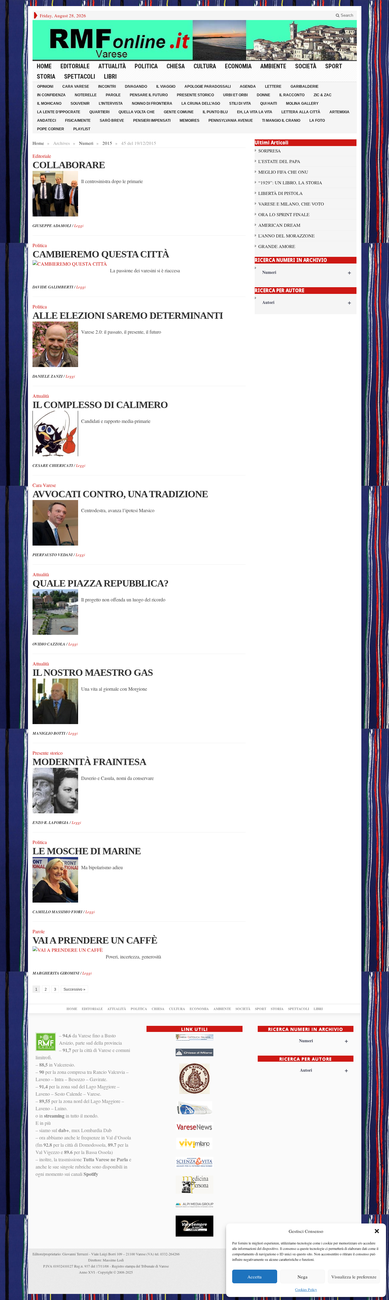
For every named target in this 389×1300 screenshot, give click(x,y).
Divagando (136, 86)
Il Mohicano (49, 103)
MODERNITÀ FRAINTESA (89, 761)
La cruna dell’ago (200, 103)
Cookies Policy (306, 1289)
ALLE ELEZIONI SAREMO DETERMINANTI (128, 315)
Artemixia (339, 112)
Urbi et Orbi (235, 95)
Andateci (46, 120)
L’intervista (111, 103)
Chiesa (176, 66)
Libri (110, 76)
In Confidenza (51, 95)
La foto (317, 120)
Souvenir (80, 103)
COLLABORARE (69, 164)
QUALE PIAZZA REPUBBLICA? (100, 583)
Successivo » (74, 989)
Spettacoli (79, 76)
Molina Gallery (302, 103)
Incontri (107, 86)
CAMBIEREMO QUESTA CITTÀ (101, 254)
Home (44, 66)
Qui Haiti (268, 103)
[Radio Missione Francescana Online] (195, 40)
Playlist (81, 129)
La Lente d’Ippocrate (58, 112)
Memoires (189, 120)
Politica (146, 66)
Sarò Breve (112, 120)
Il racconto (292, 95)
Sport (333, 66)
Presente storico (195, 95)
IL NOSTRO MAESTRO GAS (93, 672)
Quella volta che (137, 112)
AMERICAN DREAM (279, 225)
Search (346, 15)
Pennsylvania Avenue (230, 120)
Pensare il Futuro (149, 95)
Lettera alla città (300, 112)
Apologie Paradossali (207, 86)
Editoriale (75, 66)
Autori (306, 302)
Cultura (205, 66)
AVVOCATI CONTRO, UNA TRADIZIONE (120, 493)
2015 (107, 143)
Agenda (248, 86)
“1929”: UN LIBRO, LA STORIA (290, 182)
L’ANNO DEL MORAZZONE (286, 236)
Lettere (273, 86)
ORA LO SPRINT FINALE (283, 214)
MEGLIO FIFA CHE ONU (283, 172)
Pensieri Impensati (151, 120)
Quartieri (99, 112)
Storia (46, 76)
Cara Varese (75, 86)
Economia (238, 66)
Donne (263, 95)
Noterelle (86, 95)
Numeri (86, 143)
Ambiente (273, 66)
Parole (113, 95)
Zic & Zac (323, 95)
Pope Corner (50, 129)
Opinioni (45, 86)
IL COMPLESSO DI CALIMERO (100, 404)
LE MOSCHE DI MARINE (87, 851)
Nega (303, 1277)
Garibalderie (304, 86)
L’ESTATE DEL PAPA (279, 161)
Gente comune (179, 112)
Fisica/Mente (78, 120)
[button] (377, 1231)
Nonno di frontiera (152, 103)
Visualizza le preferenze (354, 1277)
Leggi (79, 225)
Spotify (91, 1173)
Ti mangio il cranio (281, 120)
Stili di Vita (240, 103)
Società (305, 66)
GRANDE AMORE (276, 246)
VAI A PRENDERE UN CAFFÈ (95, 940)
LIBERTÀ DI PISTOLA (280, 193)
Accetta (254, 1277)
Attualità (112, 66)
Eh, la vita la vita (254, 112)
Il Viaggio (165, 86)
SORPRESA (269, 151)
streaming (54, 1115)
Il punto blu (215, 112)
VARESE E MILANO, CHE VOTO (291, 204)
